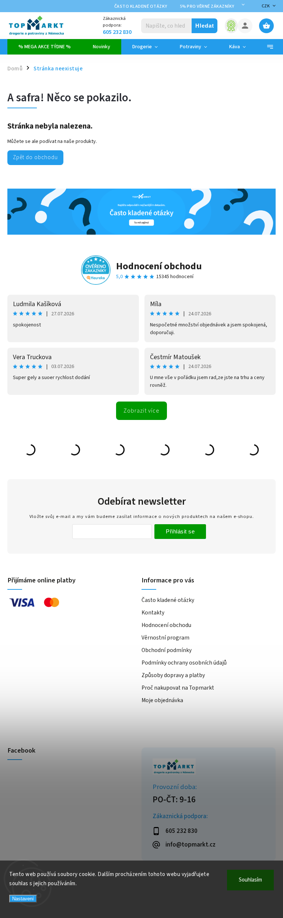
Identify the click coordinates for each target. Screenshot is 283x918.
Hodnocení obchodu (159, 266)
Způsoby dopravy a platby (173, 675)
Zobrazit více (141, 411)
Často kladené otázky (140, 6)
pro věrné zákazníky (207, 6)
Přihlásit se (180, 531)
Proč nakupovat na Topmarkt (178, 688)
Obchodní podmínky (167, 650)
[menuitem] (44, 47)
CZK (266, 6)
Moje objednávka (162, 700)
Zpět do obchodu (35, 157)
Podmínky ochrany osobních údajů (184, 663)
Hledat (204, 25)
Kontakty (153, 613)
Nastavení (23, 898)
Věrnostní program (165, 638)
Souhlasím (250, 880)
